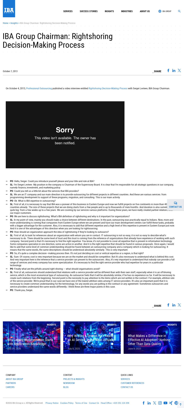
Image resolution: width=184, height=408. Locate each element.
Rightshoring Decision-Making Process (108, 88)
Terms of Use (81, 403)
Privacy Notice (52, 403)
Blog (65, 387)
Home (5, 23)
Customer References (132, 383)
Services (125, 379)
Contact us (176, 205)
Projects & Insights (73, 379)
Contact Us (127, 387)
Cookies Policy (66, 403)
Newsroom (69, 383)
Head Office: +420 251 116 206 (115, 403)
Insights (109, 11)
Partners (11, 383)
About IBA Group (14, 379)
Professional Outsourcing (39, 88)
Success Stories (89, 11)
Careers (10, 387)
